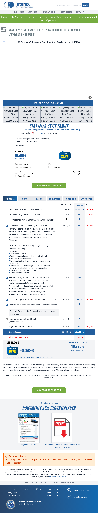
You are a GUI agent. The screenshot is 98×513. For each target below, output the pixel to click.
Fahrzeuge (19, 12)
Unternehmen (65, 12)
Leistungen (33, 12)
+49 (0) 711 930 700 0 (82, 490)
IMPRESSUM (28, 482)
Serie (24, 198)
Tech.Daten (54, 198)
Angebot (10, 198)
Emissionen (87, 198)
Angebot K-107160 (28, 444)
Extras (39, 198)
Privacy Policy (67, 482)
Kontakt (80, 12)
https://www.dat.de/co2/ (58, 477)
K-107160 (38, 133)
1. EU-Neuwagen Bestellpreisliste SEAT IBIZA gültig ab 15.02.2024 (61, 446)
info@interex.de (80, 497)
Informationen (49, 12)
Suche (85, 5)
